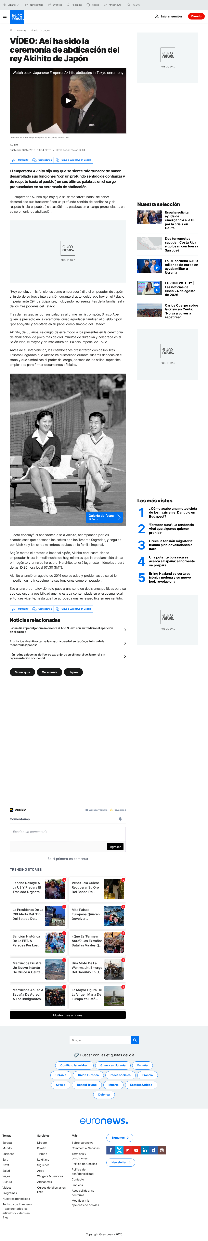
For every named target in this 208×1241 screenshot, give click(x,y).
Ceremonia (49, 672)
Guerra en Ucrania (113, 1065)
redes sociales (120, 1075)
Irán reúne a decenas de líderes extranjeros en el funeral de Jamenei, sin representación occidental (57, 656)
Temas (6, 1135)
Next (5, 1165)
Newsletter (119, 1162)
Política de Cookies (84, 1163)
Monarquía (22, 672)
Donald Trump (87, 1084)
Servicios (43, 1135)
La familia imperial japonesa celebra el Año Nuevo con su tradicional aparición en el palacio (61, 629)
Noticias (21, 30)
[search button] (129, 5)
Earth (5, 1159)
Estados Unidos (141, 1084)
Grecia (60, 1084)
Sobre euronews (82, 1142)
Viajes (6, 1176)
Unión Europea (88, 1075)
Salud (6, 1170)
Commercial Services (86, 1148)
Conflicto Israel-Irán (74, 1065)
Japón (46, 30)
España (142, 1065)
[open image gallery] (68, 450)
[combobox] (149, 5)
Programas (9, 1193)
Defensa (104, 1094)
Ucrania (60, 1075)
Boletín (41, 1148)
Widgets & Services (50, 1176)
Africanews (44, 1182)
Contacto (78, 1179)
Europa (7, 1142)
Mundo (34, 30)
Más (74, 1135)
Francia (147, 1075)
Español (12, 4)
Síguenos (43, 1165)
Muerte (113, 1084)
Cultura (7, 1182)
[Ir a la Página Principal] (17, 17)
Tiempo (42, 1153)
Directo (196, 16)
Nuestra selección (158, 204)
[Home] (11, 30)
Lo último (43, 1159)
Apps (40, 1170)
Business (8, 1153)
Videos (6, 1187)
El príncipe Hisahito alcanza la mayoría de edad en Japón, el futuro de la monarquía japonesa (57, 643)
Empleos (77, 1185)
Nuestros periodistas (16, 1198)
